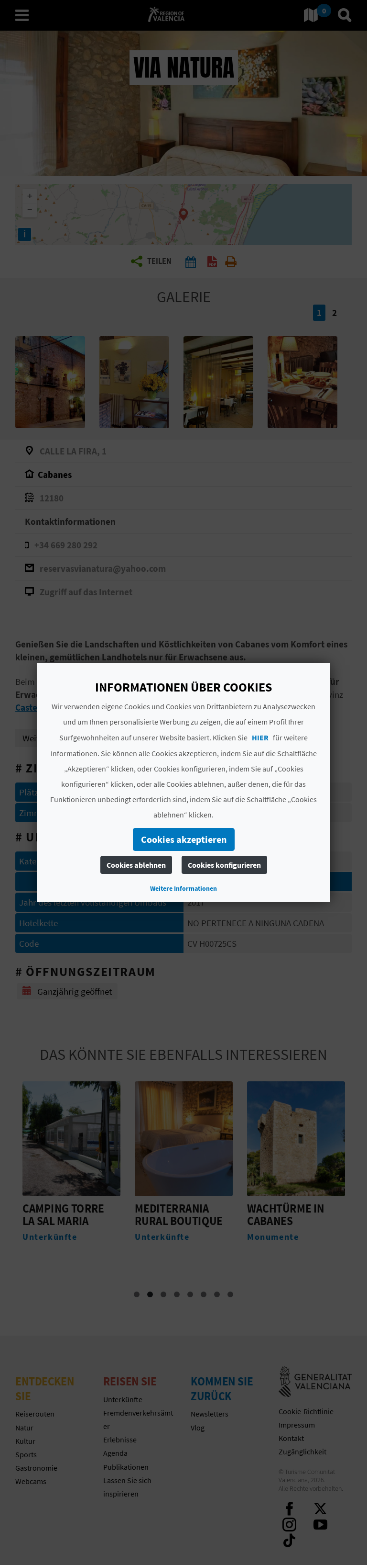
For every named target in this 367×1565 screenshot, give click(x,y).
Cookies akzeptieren (183, 839)
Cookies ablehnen (135, 865)
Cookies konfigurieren (223, 865)
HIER (260, 737)
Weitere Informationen (183, 888)
